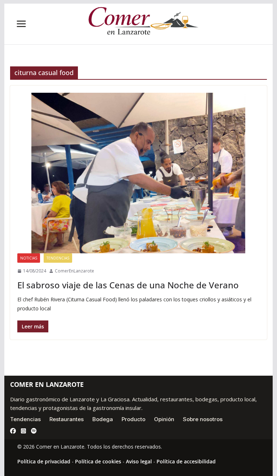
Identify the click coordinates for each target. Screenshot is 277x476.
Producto (133, 419)
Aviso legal (139, 461)
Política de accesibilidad (186, 461)
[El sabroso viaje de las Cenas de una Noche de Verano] (138, 173)
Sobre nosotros (203, 419)
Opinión (164, 419)
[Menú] (21, 23)
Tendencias (58, 258)
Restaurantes (66, 419)
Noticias (28, 258)
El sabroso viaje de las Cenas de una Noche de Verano (128, 285)
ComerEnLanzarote (74, 271)
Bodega (102, 419)
